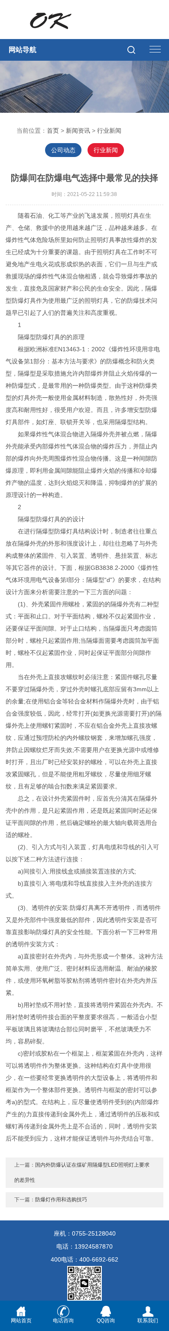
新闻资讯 (78, 130)
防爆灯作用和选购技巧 (61, 1200)
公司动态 (63, 150)
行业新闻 (109, 130)
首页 (53, 130)
